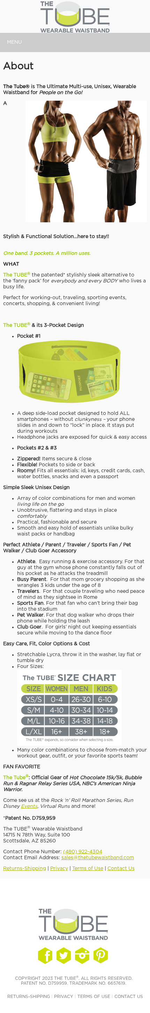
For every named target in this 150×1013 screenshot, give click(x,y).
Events (29, 806)
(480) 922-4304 (82, 851)
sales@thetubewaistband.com (97, 857)
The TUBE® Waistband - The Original (36, 17)
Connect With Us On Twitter (64, 955)
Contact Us (121, 868)
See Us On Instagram (100, 955)
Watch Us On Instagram (82, 955)
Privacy (59, 868)
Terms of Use (87, 868)
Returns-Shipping (24, 868)
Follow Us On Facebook (45, 955)
